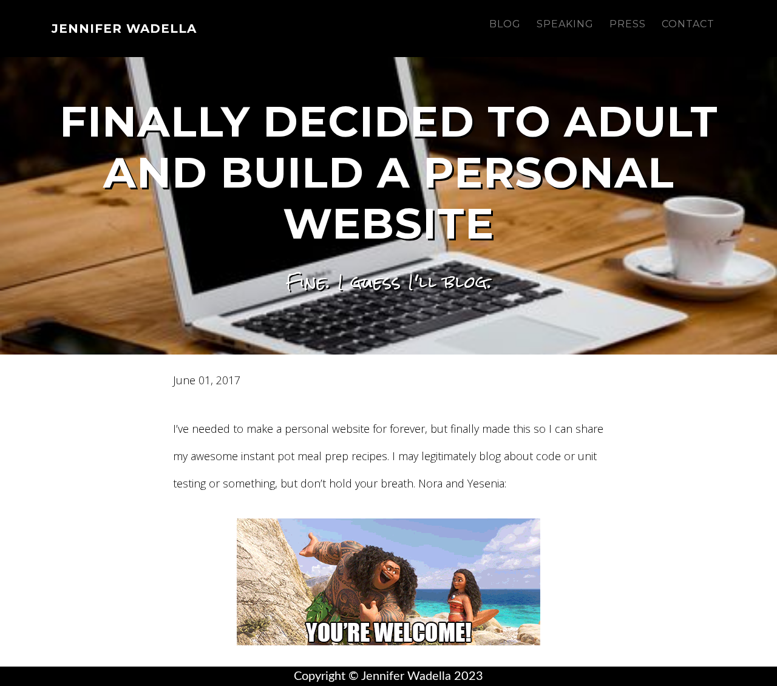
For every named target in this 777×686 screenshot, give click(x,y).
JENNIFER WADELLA (124, 28)
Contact (688, 24)
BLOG (505, 24)
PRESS (627, 24)
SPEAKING (565, 24)
